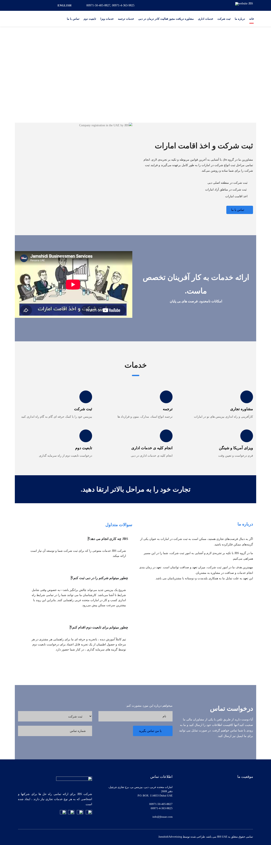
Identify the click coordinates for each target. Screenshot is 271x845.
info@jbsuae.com (162, 816)
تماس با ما (73, 18)
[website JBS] (244, 3)
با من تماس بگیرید (150, 730)
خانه (251, 18)
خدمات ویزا (107, 18)
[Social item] (27, 5)
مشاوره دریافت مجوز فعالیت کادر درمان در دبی (166, 18)
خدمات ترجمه (126, 18)
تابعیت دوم (90, 18)
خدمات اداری (205, 18)
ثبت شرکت (224, 18)
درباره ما (240, 18)
